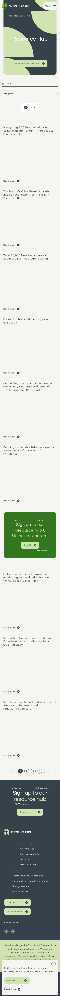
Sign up (24, 812)
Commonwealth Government (28, 875)
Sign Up (28, 545)
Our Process (27, 848)
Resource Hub (28, 864)
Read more (9, 180)
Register (11, 980)
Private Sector (20, 891)
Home (9, 15)
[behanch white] (6, 931)
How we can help (29, 854)
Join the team (14, 911)
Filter (33, 107)
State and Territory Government (30, 881)
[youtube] (12, 931)
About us (25, 859)
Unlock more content (27, 63)
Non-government (21, 886)
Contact (11, 902)
